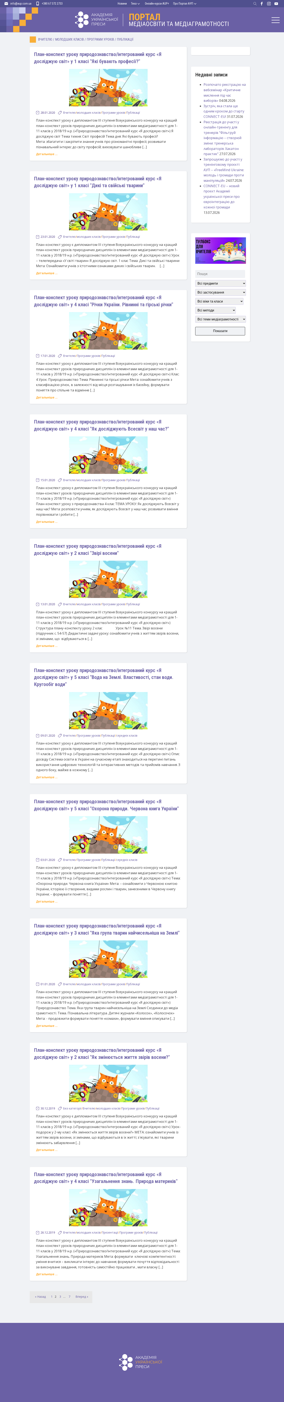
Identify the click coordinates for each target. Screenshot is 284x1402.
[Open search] (255, 4)
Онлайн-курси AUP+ (157, 3)
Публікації (125, 39)
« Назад (40, 1297)
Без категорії (72, 1108)
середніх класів (126, 735)
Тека (134, 3)
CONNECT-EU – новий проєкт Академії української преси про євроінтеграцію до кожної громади (222, 196)
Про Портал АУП (183, 3)
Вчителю (45, 39)
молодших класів (69, 39)
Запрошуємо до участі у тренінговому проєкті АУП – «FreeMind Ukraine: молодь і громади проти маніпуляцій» (224, 170)
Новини (122, 3)
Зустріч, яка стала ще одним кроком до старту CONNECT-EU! (224, 111)
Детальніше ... (47, 154)
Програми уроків (100, 39)
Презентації (110, 1232)
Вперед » (81, 1297)
